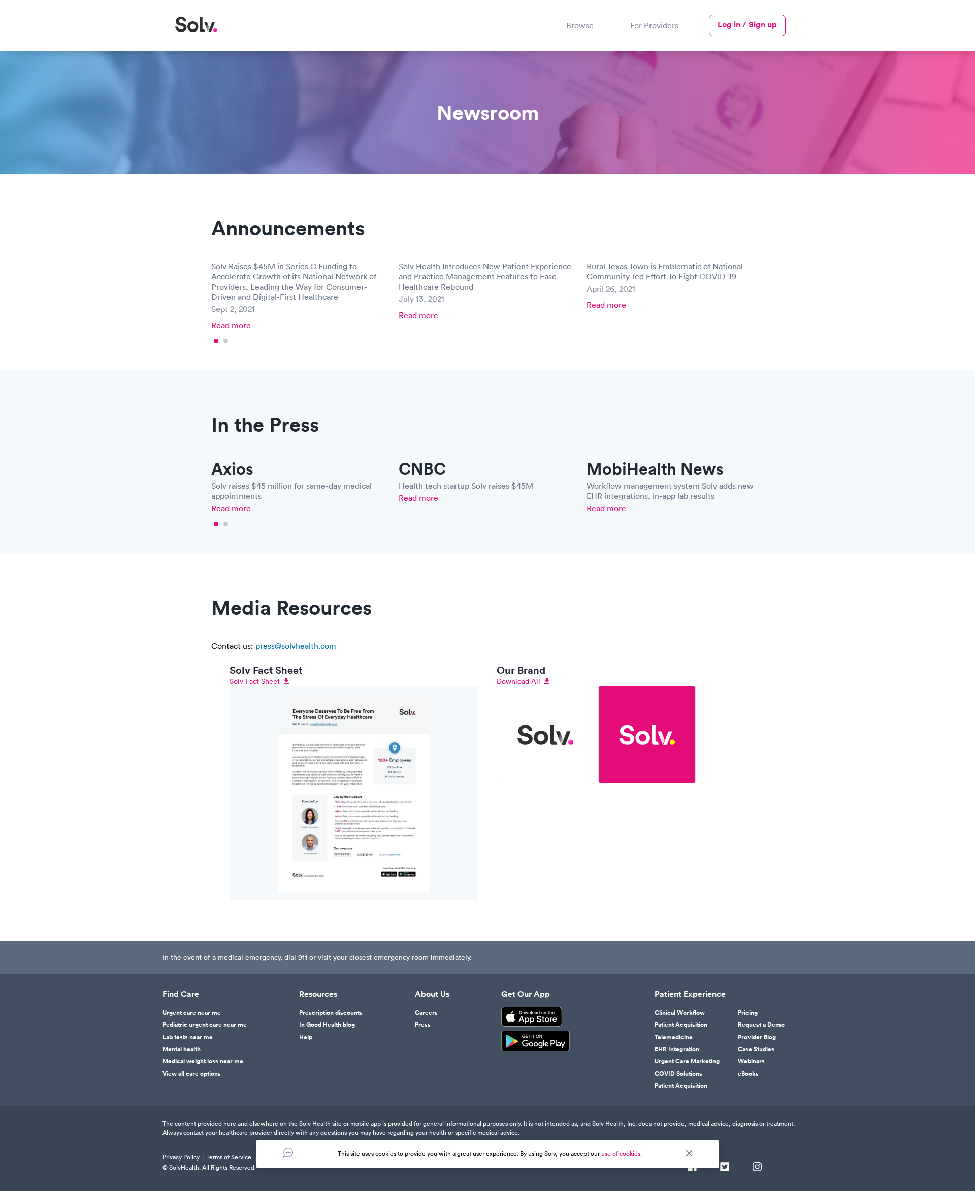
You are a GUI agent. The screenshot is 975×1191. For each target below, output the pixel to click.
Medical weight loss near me (202, 1061)
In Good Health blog (327, 1024)
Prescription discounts (331, 1012)
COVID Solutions (678, 1073)
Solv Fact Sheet (255, 681)
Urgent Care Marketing (687, 1061)
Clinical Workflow (680, 1012)
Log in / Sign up (747, 24)
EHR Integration (677, 1049)
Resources (318, 994)
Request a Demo (761, 1024)
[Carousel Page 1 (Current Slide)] (216, 341)
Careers (426, 1012)
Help (305, 1037)
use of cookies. (621, 1153)
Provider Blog (757, 1037)
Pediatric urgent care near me (204, 1024)
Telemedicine (674, 1037)
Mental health (181, 1049)
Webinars (751, 1061)
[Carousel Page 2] (225, 341)
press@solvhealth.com (295, 646)
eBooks (748, 1073)
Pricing (748, 1012)
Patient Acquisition (681, 1024)
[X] (724, 1167)
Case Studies (756, 1049)
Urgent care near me (191, 1012)
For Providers (654, 25)
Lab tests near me (187, 1037)
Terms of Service (228, 1157)
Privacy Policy (181, 1157)
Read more (231, 325)
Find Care (180, 994)
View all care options (191, 1073)
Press (423, 1024)
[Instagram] (757, 1167)
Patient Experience (690, 994)
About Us (432, 994)
